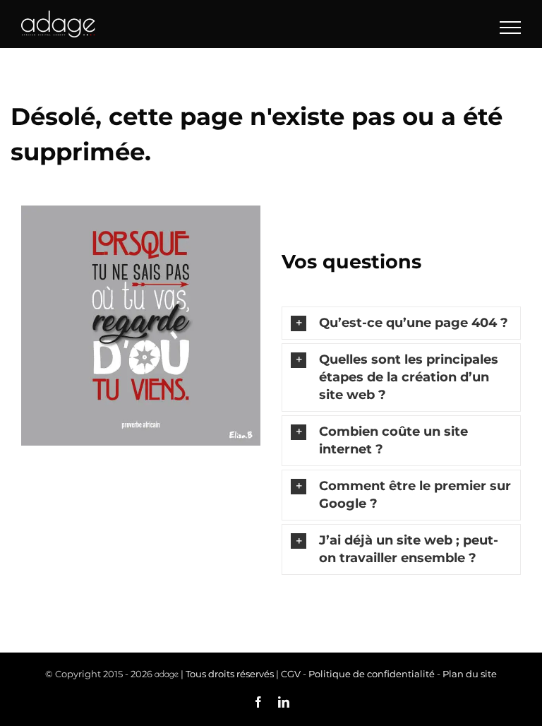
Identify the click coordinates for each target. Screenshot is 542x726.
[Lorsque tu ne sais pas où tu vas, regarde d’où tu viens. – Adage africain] (140, 211)
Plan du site (469, 673)
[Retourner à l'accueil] (167, 673)
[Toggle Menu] (510, 27)
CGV (291, 673)
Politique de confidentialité (371, 673)
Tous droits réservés (230, 673)
